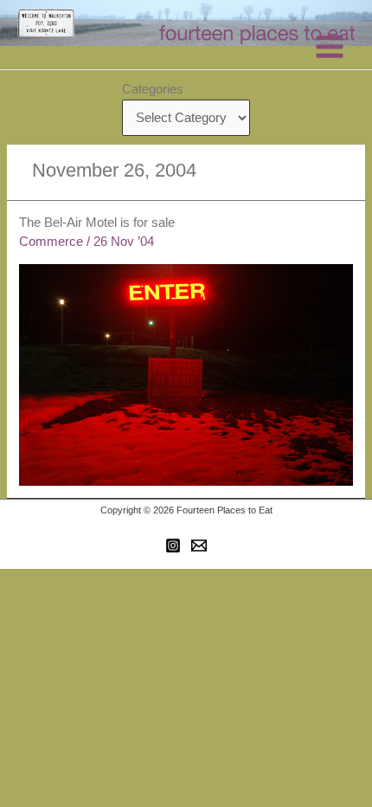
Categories (152, 89)
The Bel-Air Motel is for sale (97, 222)
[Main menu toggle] (330, 47)
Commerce (51, 242)
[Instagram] (173, 545)
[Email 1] (199, 545)
